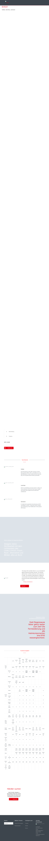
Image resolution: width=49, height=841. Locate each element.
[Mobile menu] (43, 3)
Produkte (26, 823)
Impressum (38, 835)
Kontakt (26, 825)
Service (26, 828)
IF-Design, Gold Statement (27, 581)
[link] (24, 431)
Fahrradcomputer (17, 825)
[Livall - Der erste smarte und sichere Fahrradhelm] (7, 2)
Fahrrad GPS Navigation (19, 823)
